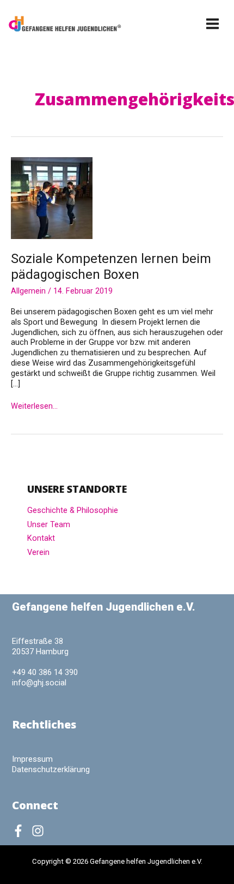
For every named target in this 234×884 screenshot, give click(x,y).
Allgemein (28, 291)
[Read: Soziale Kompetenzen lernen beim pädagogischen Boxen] (52, 197)
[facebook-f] (20, 831)
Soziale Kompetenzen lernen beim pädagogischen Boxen (111, 266)
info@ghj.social (39, 683)
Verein (38, 552)
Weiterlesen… (34, 406)
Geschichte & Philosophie (72, 510)
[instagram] (40, 831)
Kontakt (41, 538)
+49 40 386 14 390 (45, 672)
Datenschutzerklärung (51, 769)
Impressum (32, 759)
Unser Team (48, 524)
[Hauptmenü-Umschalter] (213, 23)
